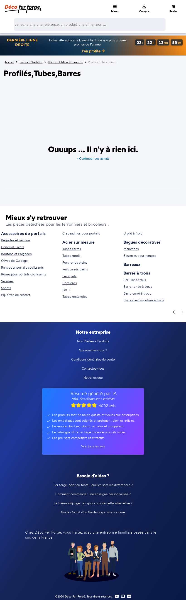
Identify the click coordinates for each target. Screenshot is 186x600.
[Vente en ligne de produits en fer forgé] (23, 5)
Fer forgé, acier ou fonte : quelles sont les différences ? (93, 485)
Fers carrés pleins (75, 269)
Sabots (6, 288)
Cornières (69, 283)
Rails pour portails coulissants (22, 267)
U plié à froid (133, 233)
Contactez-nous (93, 368)
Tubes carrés (71, 249)
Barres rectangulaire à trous (144, 300)
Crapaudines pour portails (81, 233)
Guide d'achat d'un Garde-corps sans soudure (93, 512)
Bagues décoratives (142, 242)
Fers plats (69, 276)
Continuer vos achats (94, 158)
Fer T (66, 290)
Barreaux (132, 264)
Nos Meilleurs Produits (93, 341)
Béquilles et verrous (15, 240)
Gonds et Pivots (12, 247)
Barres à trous (137, 272)
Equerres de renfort (15, 295)
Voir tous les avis (93, 446)
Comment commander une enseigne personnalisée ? (93, 494)
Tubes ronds (71, 255)
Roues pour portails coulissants (23, 274)
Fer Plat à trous (135, 280)
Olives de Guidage (14, 260)
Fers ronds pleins (74, 262)
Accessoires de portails (23, 233)
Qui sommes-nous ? (93, 350)
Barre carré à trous (137, 293)
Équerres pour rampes (140, 255)
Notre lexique (93, 377)
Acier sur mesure (78, 242)
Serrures (7, 281)
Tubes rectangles (74, 296)
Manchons (131, 249)
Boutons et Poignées (16, 254)
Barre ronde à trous (138, 286)
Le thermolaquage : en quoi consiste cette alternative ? (93, 503)
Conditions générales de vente (93, 359)
